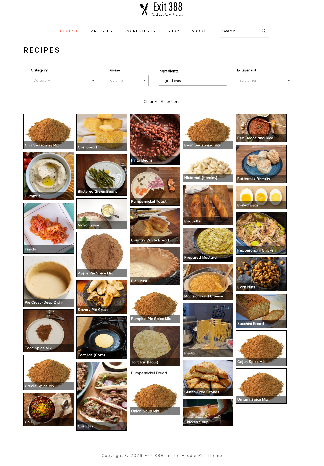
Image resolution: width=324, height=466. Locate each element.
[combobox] (64, 80)
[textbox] (172, 80)
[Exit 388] (162, 17)
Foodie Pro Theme (201, 455)
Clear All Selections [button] (162, 101)
